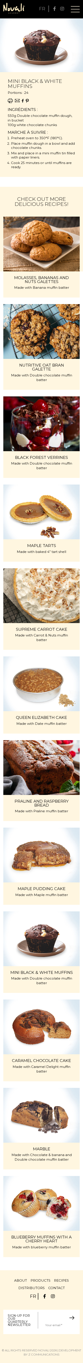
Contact (56, 1288)
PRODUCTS (40, 1280)
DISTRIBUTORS (31, 1288)
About (20, 1280)
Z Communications (44, 1354)
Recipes (61, 1280)
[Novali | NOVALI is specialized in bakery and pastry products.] (13, 8)
